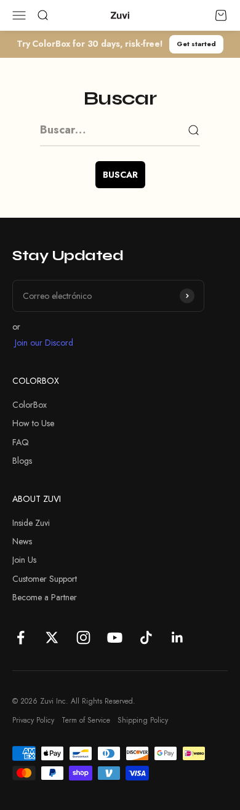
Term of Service (86, 720)
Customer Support (44, 579)
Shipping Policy (143, 720)
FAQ (20, 442)
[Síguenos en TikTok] (146, 637)
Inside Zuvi (31, 523)
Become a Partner (44, 597)
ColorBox (29, 405)
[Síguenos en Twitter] (52, 637)
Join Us (24, 560)
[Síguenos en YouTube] (114, 637)
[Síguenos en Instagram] (83, 637)
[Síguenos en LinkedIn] (177, 637)
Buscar (120, 175)
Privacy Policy (33, 720)
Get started (196, 44)
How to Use (33, 423)
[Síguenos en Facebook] (20, 637)
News (22, 541)
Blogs (22, 461)
